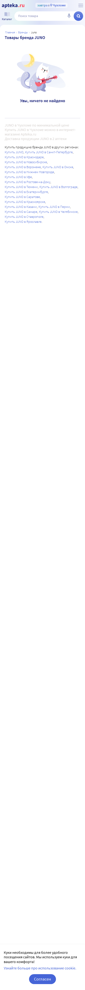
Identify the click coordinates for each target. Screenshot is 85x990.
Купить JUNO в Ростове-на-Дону (27, 182)
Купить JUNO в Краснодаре (24, 157)
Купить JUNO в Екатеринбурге (26, 192)
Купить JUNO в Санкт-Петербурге (49, 152)
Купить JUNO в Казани (21, 207)
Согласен (42, 979)
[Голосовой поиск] (69, 16)
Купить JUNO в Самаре (21, 212)
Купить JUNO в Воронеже (23, 167)
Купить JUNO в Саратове (22, 197)
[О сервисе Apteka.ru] (80, 5)
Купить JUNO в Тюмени (21, 187)
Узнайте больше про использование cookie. (40, 968)
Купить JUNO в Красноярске (25, 202)
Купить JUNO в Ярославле (23, 221)
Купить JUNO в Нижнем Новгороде (29, 172)
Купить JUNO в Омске (57, 167)
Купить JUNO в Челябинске (58, 212)
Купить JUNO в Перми (54, 207)
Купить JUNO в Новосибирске (26, 162)
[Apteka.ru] (13, 6)
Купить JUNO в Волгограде (58, 187)
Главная (10, 32)
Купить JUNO (14, 152)
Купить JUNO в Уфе (18, 177)
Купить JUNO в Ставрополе (24, 217)
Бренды (23, 32)
